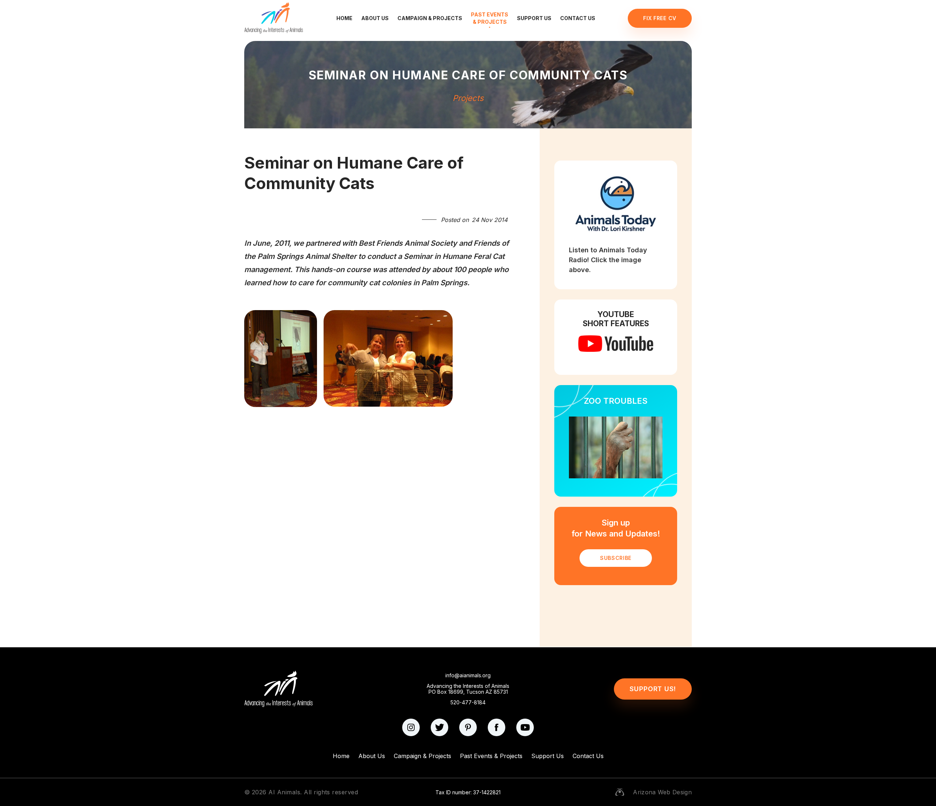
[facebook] (496, 727)
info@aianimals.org (468, 675)
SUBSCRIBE (615, 558)
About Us (375, 18)
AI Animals (284, 792)
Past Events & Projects (489, 18)
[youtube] (525, 727)
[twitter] (439, 727)
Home (344, 18)
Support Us (534, 18)
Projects (468, 98)
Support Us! (653, 689)
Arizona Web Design (662, 792)
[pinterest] (468, 727)
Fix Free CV (659, 18)
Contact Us (577, 18)
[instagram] (411, 727)
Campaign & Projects (429, 18)
